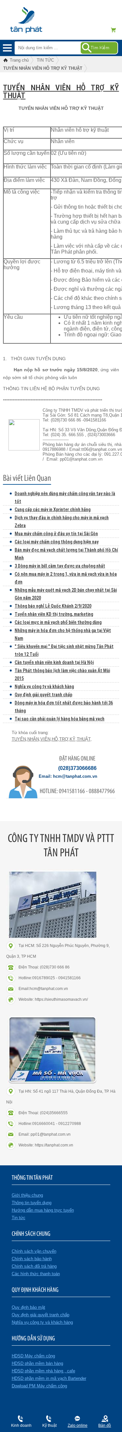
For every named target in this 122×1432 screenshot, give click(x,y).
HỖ (55, 739)
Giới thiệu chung (27, 1195)
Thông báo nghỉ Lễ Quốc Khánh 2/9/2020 (53, 606)
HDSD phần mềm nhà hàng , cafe (43, 1370)
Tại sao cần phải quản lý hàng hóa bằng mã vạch (59, 718)
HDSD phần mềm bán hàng (37, 1363)
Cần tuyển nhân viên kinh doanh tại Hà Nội (54, 662)
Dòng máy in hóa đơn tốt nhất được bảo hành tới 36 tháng (64, 706)
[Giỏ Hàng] (115, 30)
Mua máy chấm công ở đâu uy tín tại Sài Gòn (56, 533)
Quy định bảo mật (28, 1307)
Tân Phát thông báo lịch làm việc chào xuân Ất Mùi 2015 (62, 674)
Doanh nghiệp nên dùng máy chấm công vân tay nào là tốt (65, 497)
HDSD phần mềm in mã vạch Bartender (49, 1378)
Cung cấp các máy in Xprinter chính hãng (52, 509)
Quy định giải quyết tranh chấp (43, 694)
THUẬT (83, 739)
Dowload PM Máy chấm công (39, 1385)
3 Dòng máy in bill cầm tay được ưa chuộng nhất (60, 565)
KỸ (72, 739)
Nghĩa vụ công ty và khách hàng (44, 686)
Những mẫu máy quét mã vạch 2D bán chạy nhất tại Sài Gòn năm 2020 (66, 593)
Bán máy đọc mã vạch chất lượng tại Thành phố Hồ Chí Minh (66, 553)
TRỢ (63, 739)
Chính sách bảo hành (32, 1258)
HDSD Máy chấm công (33, 1355)
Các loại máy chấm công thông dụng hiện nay (57, 541)
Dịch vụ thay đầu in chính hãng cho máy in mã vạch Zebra (62, 521)
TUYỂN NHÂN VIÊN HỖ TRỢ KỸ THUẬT (61, 91)
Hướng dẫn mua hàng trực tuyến (43, 1210)
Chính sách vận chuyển (34, 1251)
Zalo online (78, 1425)
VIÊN (45, 739)
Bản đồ (104, 1425)
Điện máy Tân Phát (37, 23)
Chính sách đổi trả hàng (34, 1266)
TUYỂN (19, 739)
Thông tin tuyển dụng (31, 1202)
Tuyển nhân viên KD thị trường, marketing (54, 614)
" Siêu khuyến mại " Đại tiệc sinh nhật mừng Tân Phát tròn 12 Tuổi (64, 650)
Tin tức (18, 1217)
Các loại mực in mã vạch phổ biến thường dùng (58, 622)
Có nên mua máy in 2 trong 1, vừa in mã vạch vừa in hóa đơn (66, 577)
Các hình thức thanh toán (36, 1273)
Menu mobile (7, 48)
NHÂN (33, 739)
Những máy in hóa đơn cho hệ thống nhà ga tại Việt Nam (63, 634)
